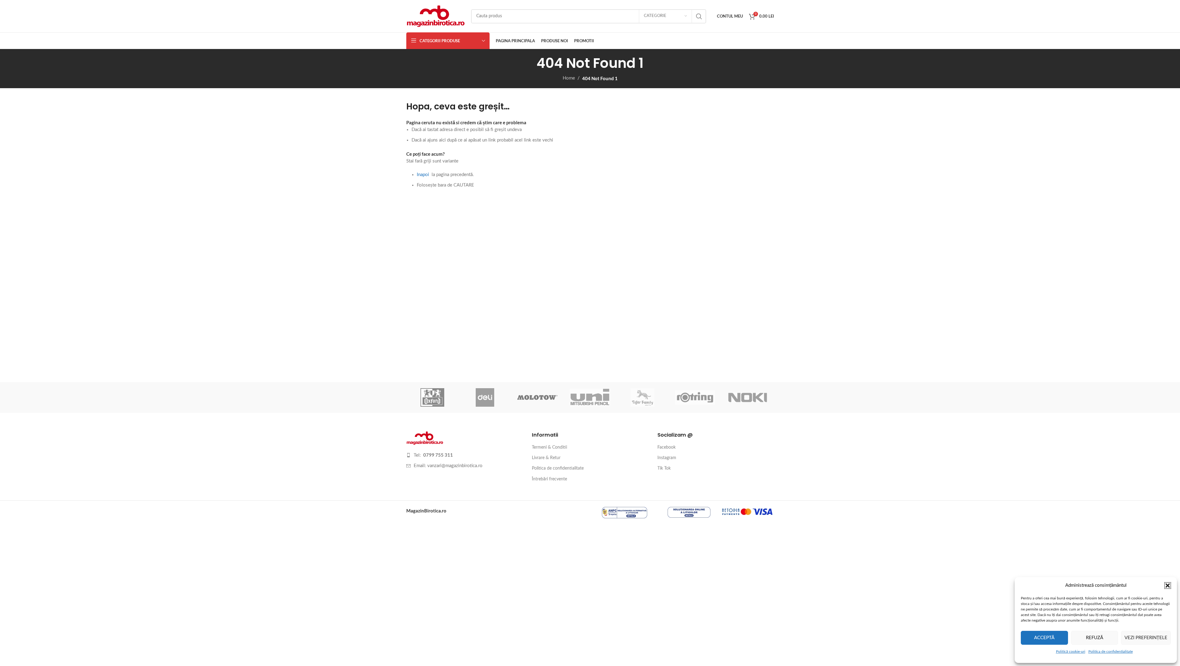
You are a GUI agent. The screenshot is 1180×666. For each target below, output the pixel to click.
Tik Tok (664, 468)
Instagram (666, 458)
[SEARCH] (699, 16)
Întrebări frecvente (549, 479)
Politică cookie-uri (1070, 651)
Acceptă (1044, 637)
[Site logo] (435, 16)
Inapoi (423, 174)
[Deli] (485, 397)
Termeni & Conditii (549, 447)
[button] (1168, 585)
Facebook (666, 447)
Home (569, 78)
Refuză (1094, 637)
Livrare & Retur (546, 458)
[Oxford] (432, 397)
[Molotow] (537, 397)
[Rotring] (695, 397)
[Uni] (590, 397)
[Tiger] (642, 397)
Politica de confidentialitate (1110, 651)
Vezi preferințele (1145, 637)
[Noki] (747, 397)
